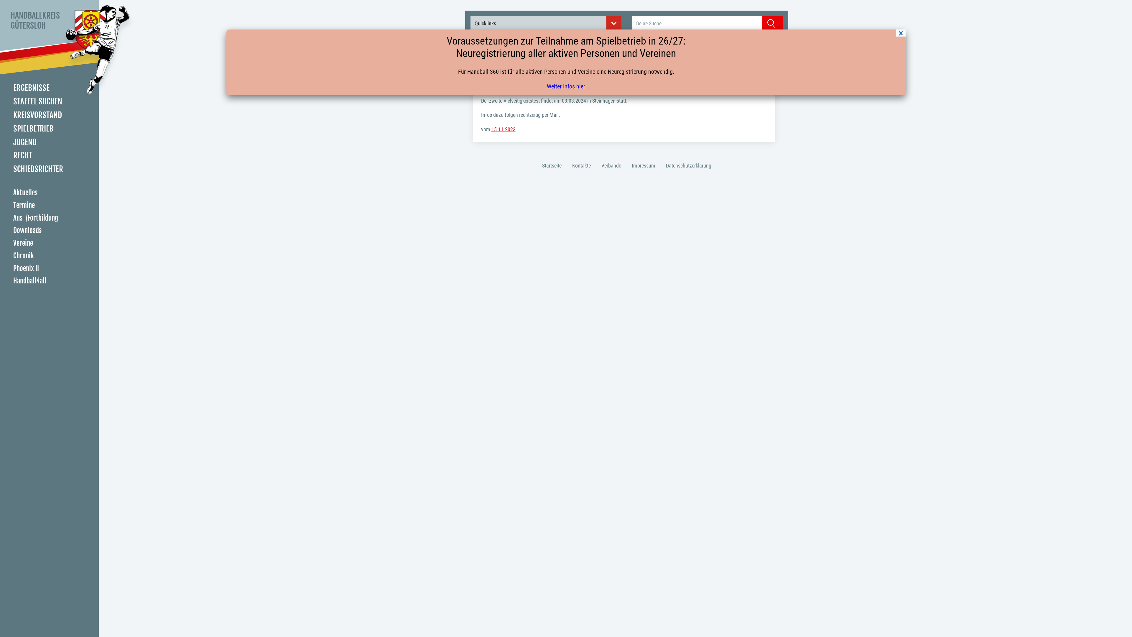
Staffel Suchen (37, 101)
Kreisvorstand (37, 115)
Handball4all (29, 281)
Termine (24, 205)
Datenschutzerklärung (688, 165)
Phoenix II (26, 268)
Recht (22, 155)
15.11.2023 (503, 129)
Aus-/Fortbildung (35, 218)
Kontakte (581, 165)
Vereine (23, 243)
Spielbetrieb (33, 129)
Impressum (643, 165)
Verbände (611, 165)
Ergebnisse (31, 88)
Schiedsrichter (38, 169)
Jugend (25, 142)
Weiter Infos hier (566, 86)
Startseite (552, 165)
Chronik (23, 256)
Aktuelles (25, 192)
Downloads (27, 230)
